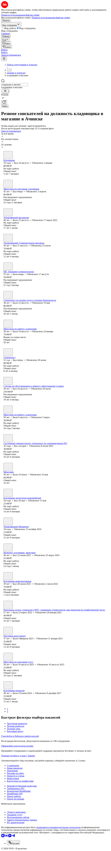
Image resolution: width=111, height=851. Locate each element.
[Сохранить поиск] (4, 102)
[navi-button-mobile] (4, 58)
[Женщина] (8, 212)
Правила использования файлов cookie (51, 17)
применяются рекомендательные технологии (58, 827)
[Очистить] (5, 91)
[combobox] (14, 84)
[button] (4, 50)
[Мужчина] (8, 155)
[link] (6, 43)
